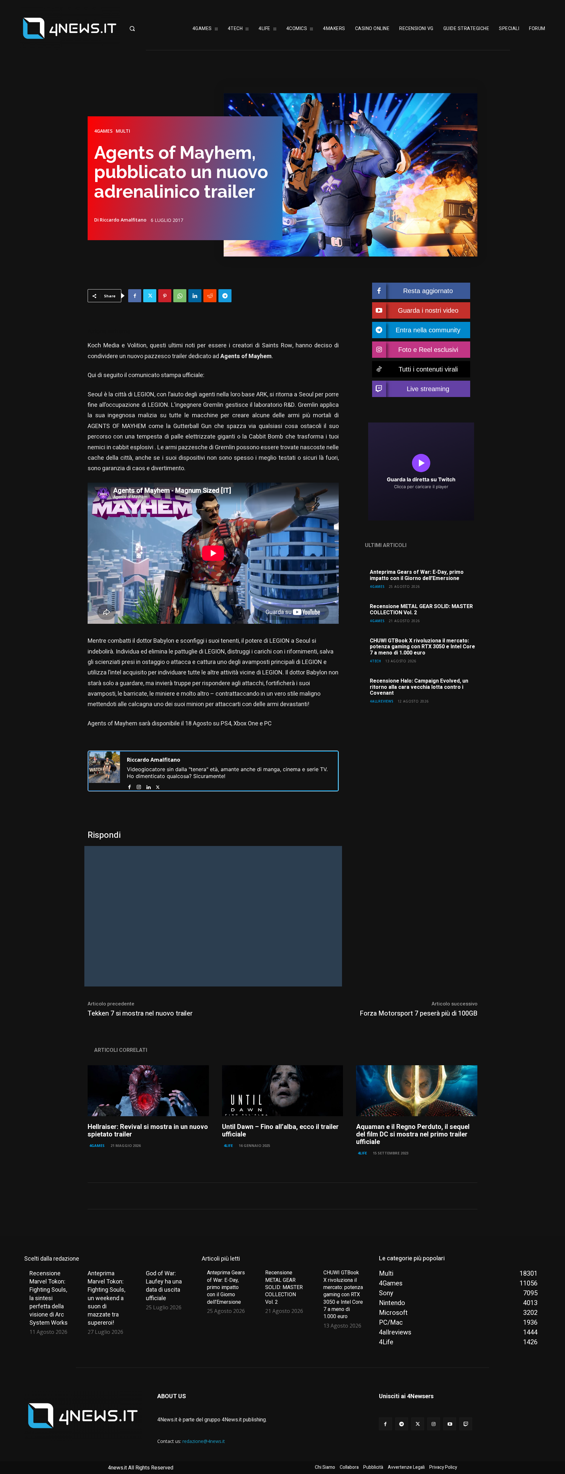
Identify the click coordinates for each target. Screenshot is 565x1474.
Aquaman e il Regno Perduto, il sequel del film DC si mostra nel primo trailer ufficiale (413, 1134)
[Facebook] (134, 295)
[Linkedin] (194, 295)
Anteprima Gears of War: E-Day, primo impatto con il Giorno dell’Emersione (417, 575)
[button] (149, 28)
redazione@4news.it (203, 1441)
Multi (123, 131)
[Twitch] (465, 1423)
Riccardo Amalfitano (123, 220)
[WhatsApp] (179, 295)
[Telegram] (224, 295)
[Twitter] (149, 295)
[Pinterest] (164, 295)
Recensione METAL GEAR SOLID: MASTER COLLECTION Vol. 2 (421, 609)
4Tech (375, 661)
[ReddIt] (209, 295)
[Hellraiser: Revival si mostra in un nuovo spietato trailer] (148, 1090)
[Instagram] (138, 785)
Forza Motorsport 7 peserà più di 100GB (417, 1013)
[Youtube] (449, 1423)
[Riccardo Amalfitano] (104, 771)
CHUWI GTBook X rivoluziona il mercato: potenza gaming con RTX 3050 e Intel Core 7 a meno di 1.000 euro (422, 647)
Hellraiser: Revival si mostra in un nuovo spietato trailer (148, 1130)
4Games (103, 131)
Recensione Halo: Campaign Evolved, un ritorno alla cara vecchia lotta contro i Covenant (419, 687)
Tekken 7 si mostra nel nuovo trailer (140, 1013)
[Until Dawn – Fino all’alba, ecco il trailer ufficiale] (282, 1090)
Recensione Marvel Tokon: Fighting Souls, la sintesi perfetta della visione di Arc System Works (48, 1298)
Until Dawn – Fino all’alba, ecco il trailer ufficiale (280, 1130)
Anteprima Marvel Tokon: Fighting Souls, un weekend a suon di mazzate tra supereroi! (106, 1298)
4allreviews (382, 701)
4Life (228, 1145)
